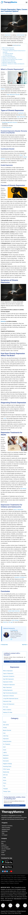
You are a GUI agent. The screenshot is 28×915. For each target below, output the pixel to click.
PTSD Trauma (6, 769)
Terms (4, 783)
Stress (4, 780)
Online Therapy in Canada (20, 877)
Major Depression (7, 687)
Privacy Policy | (4, 913)
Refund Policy (18, 913)
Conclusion (4, 65)
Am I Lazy (5, 706)
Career (2, 852)
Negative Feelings (7, 763)
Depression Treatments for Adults (8, 62)
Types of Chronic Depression (7, 49)
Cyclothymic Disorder (8, 53)
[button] (26, 2)
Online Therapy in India (11, 875)
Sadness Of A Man (7, 712)
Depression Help (7, 701)
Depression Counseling (7, 825)
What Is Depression (8, 670)
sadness (3, 89)
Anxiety (5, 727)
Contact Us (3, 845)
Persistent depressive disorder (9, 122)
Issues (4, 749)
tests (5, 418)
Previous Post (4, 644)
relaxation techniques (20, 577)
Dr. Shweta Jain (14, 630)
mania (20, 155)
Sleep (4, 777)
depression (7, 35)
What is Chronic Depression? (7, 47)
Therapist (5, 788)
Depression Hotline (8, 681)
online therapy (15, 620)
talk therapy (23, 488)
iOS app (11, 622)
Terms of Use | (11, 913)
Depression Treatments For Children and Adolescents (12, 63)
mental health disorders (14, 611)
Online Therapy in (7, 881)
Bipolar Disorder (7, 730)
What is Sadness (7, 709)
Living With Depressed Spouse (10, 698)
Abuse (4, 722)
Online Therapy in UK (8, 877)
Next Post (24, 644)
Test (4, 786)
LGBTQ (5, 752)
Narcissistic (6, 761)
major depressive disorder (13, 94)
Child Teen (5, 735)
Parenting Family (7, 766)
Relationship (6, 772)
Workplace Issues (6, 829)
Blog (2, 843)
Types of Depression (8, 673)
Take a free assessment (15, 805)
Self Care (5, 774)
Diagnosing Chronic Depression (8, 60)
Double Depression (7, 55)
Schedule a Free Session (14, 661)
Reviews (3, 854)
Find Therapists (4, 847)
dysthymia (20, 113)
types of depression (18, 509)
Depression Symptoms (8, 676)
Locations (3, 850)
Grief (4, 747)
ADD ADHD (6, 724)
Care (4, 733)
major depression (21, 116)
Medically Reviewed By (9, 628)
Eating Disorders (7, 741)
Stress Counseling (6, 827)
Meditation (5, 758)
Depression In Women (8, 695)
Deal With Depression (8, 679)
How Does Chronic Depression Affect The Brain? (11, 59)
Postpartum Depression (9, 684)
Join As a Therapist (5, 848)
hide (14, 45)
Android (5, 622)
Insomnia (3, 321)
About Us (3, 841)
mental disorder (20, 35)
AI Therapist (4, 835)
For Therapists (6, 744)
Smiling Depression (8, 690)
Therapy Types (6, 791)
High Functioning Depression (10, 693)
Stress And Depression (8, 704)
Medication (6, 755)
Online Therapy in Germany (20, 879)
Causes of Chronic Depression (8, 56)
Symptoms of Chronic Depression (8, 57)
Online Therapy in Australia (7, 879)
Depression (3, 13)
